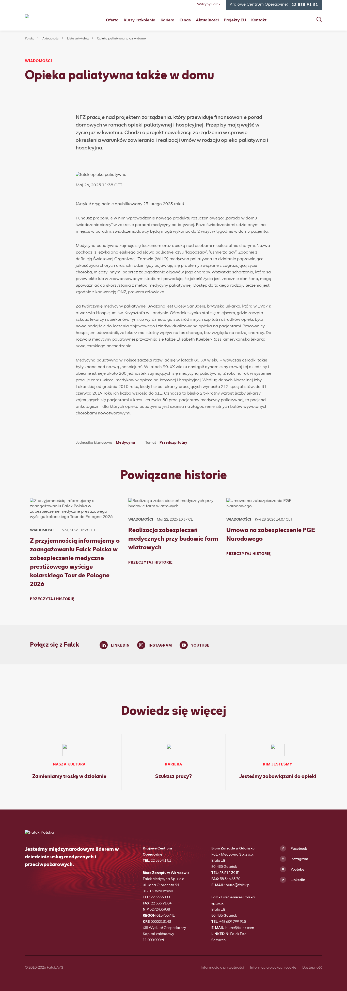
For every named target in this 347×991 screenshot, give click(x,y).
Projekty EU (235, 20)
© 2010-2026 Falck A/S (44, 967)
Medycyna (125, 442)
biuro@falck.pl (238, 885)
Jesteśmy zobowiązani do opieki (277, 776)
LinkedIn (120, 645)
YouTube (200, 645)
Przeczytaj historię (52, 599)
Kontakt (258, 20)
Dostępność (312, 967)
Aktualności (207, 20)
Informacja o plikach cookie (273, 967)
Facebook (298, 848)
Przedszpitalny (173, 442)
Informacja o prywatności (222, 967)
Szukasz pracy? (173, 776)
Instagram (160, 645)
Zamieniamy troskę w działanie (69, 776)
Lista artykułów (78, 38)
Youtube (297, 869)
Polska (30, 38)
